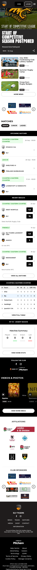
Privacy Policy (26, 556)
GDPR (24, 553)
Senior (5, 125)
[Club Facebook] (16, 364)
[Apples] (14, 390)
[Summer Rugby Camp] (9, 74)
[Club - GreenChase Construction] (25, 490)
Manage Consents (25, 559)
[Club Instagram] (21, 364)
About (24, 548)
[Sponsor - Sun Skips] (12, 112)
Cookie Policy (10, 559)
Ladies (23, 125)
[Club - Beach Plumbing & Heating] (25, 112)
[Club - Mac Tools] (12, 490)
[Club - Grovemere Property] (25, 497)
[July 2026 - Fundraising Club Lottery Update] (9, 62)
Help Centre (14, 548)
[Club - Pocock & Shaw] (12, 106)
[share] (33, 50)
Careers (24, 551)
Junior (14, 125)
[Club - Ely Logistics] (12, 497)
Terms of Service (12, 556)
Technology (15, 553)
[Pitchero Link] (23, 370)
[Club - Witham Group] (25, 106)
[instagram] (21, 516)
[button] (33, 51)
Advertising (14, 551)
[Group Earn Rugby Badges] (9, 86)
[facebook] (16, 516)
